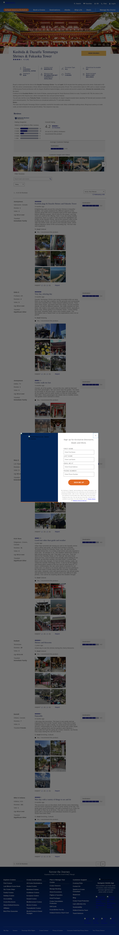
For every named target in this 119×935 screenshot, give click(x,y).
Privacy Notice (92, 498)
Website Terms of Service (80, 500)
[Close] (95, 435)
